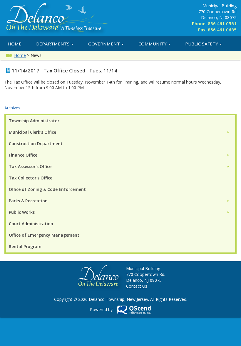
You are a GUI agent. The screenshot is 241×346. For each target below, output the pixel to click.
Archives (12, 108)
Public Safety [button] (201, 44)
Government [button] (104, 44)
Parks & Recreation (28, 200)
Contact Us (136, 286)
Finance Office (23, 155)
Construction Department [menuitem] (36, 143)
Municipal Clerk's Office (32, 132)
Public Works (22, 212)
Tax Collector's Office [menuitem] (30, 178)
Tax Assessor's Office (30, 166)
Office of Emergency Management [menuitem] (44, 235)
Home (14, 44)
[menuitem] (119, 132)
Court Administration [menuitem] (31, 223)
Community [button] (152, 44)
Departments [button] (53, 44)
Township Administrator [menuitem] (34, 120)
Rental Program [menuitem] (25, 246)
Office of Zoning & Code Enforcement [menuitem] (47, 189)
